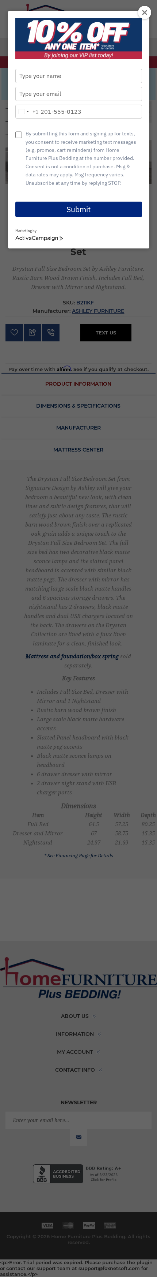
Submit (78, 209)
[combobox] (27, 112)
